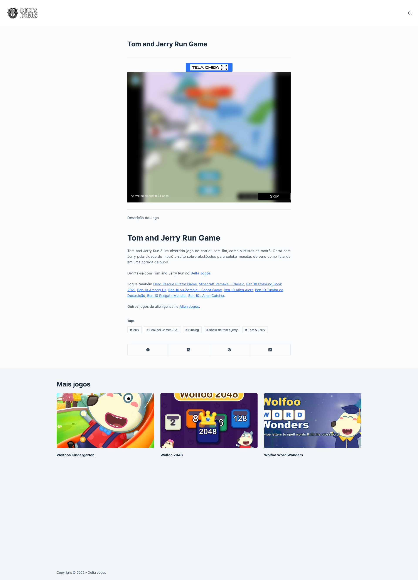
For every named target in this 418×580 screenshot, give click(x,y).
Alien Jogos (189, 306)
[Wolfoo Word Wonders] (312, 420)
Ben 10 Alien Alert (238, 290)
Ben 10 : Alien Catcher (206, 295)
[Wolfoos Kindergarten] (105, 420)
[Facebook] (148, 349)
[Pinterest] (229, 349)
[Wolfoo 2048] (209, 420)
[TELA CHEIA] (209, 67)
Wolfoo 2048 (171, 455)
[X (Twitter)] (188, 349)
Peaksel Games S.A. (162, 330)
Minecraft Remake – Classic (221, 284)
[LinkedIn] (270, 349)
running (192, 330)
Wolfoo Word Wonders (283, 455)
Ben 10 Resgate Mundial (166, 295)
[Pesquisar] (409, 13)
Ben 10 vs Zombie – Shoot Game (195, 290)
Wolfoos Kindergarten (75, 455)
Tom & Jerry (255, 330)
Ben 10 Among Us (151, 290)
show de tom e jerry (222, 330)
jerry (134, 330)
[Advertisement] (187, 514)
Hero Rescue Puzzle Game (175, 284)
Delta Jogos (200, 273)
